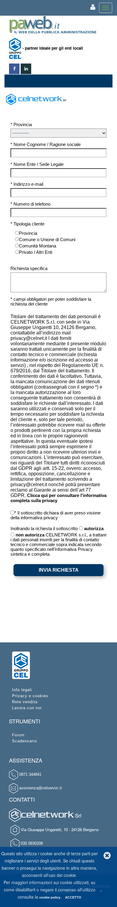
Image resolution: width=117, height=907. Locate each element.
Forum (18, 735)
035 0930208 (32, 843)
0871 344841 (30, 774)
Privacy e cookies (30, 696)
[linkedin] (26, 67)
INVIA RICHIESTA (59, 570)
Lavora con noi (27, 708)
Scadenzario (24, 741)
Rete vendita (25, 702)
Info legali (22, 690)
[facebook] (14, 67)
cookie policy (49, 897)
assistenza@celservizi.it (40, 788)
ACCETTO (73, 897)
